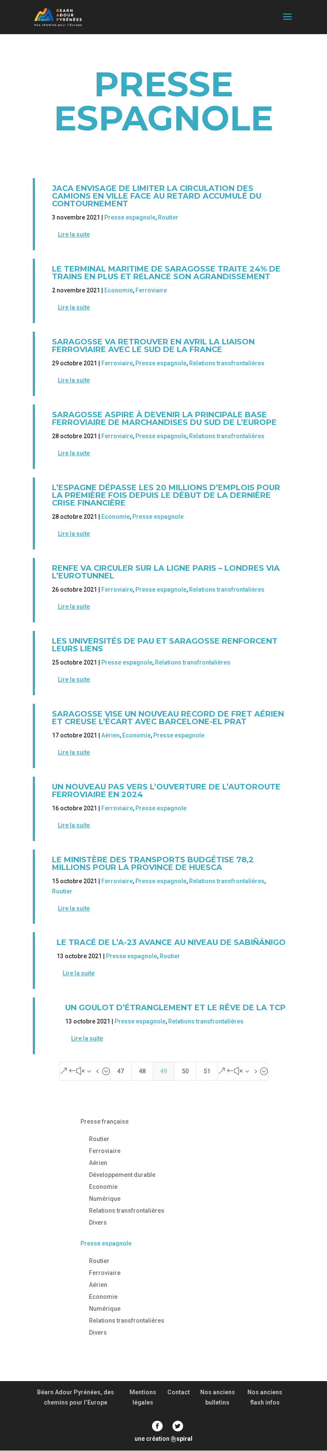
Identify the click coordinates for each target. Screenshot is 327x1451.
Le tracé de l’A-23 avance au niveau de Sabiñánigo (171, 942)
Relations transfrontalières (226, 363)
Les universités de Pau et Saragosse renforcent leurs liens (165, 644)
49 (163, 1071)
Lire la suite (74, 234)
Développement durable (122, 1174)
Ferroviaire (151, 290)
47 (120, 1071)
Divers (98, 1222)
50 (185, 1071)
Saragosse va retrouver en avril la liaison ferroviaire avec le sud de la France (153, 345)
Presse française (104, 1121)
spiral (181, 1438)
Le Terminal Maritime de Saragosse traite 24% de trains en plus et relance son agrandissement (166, 272)
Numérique (104, 1198)
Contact (178, 1392)
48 (142, 1071)
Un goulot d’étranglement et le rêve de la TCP (175, 1007)
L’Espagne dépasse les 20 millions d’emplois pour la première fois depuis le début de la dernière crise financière (166, 495)
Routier (168, 217)
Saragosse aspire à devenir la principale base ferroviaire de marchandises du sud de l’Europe (164, 418)
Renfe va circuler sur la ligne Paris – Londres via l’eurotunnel (166, 572)
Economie (118, 290)
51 (207, 1071)
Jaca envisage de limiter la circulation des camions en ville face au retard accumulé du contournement (156, 196)
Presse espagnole (129, 217)
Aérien (110, 735)
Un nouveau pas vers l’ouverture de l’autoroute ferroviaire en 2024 (166, 790)
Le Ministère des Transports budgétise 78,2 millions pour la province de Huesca (153, 863)
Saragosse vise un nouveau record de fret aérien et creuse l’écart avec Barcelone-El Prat (168, 717)
